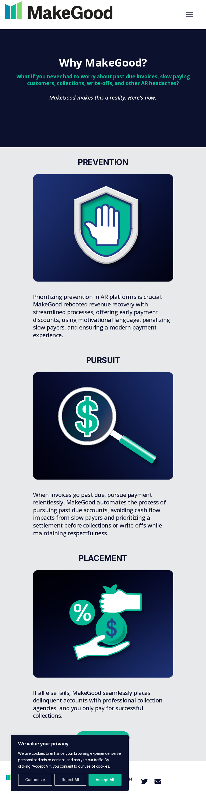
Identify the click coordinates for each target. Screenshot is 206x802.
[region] (70, 763)
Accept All (105, 779)
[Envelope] (157, 781)
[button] (189, 15)
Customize (35, 779)
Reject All (70, 779)
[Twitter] (144, 781)
